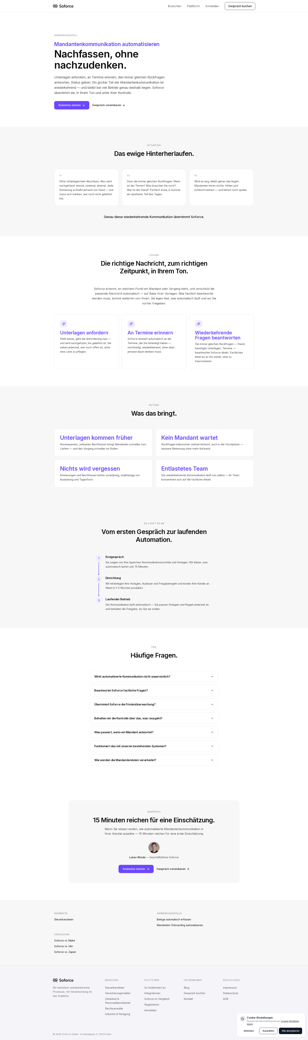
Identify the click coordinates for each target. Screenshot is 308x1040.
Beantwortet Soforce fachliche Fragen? (121, 690)
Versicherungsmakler (117, 993)
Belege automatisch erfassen (174, 919)
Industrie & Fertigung (117, 1014)
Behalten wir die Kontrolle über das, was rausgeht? (128, 718)
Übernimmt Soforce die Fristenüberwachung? (125, 704)
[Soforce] (63, 6)
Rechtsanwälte (114, 1008)
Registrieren (151, 1004)
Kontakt (188, 998)
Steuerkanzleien (63, 919)
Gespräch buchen (240, 6)
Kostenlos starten (69, 105)
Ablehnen (249, 1030)
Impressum (230, 987)
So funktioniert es (155, 987)
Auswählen (268, 1030)
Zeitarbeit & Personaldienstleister (118, 1000)
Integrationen (152, 993)
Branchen (174, 6)
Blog (186, 987)
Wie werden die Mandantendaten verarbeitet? (125, 760)
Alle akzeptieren (290, 1030)
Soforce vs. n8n (63, 946)
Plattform (193, 6)
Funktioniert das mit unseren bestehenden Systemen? (130, 746)
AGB (225, 998)
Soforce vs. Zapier (65, 951)
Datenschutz (230, 993)
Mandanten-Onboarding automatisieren (180, 925)
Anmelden (212, 6)
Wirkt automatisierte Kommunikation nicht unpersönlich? (132, 676)
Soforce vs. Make (64, 940)
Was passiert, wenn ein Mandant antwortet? (123, 732)
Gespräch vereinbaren (106, 105)
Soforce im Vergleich (157, 998)
